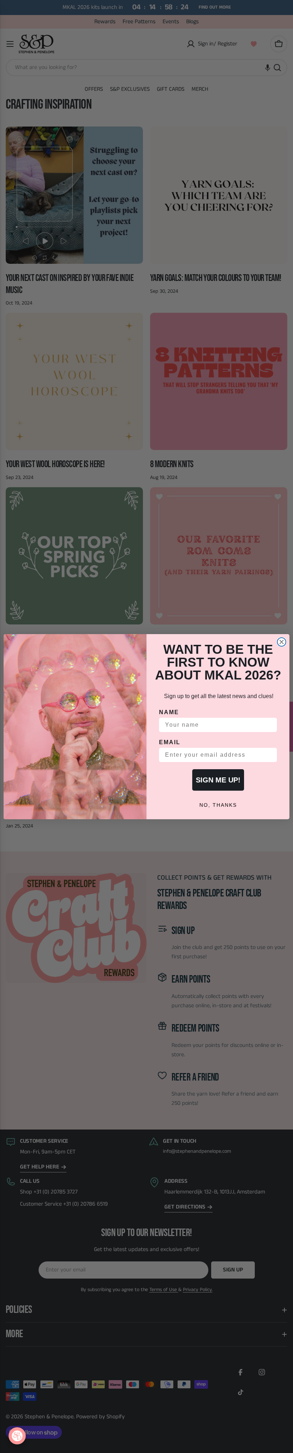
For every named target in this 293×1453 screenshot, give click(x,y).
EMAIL (169, 742)
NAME (169, 712)
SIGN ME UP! (218, 780)
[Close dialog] (281, 642)
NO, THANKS (218, 805)
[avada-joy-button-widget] (17, 1435)
